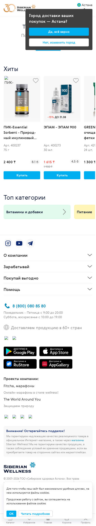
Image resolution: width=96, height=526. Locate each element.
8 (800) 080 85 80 (29, 306)
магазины (77, 440)
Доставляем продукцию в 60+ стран (46, 327)
